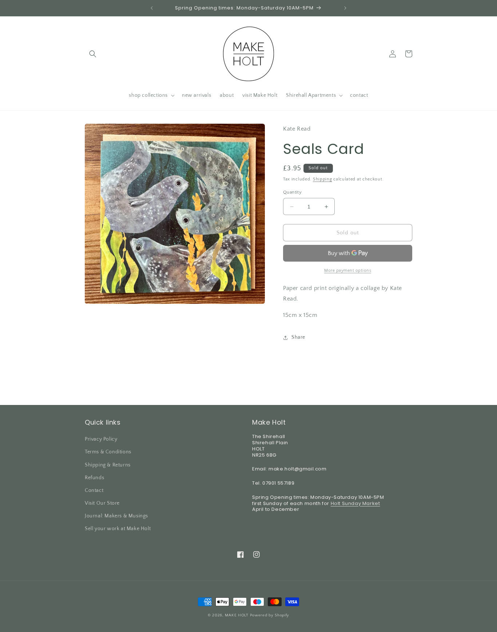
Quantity (292, 192)
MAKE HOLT (236, 615)
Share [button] (298, 337)
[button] (93, 54)
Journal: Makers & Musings (116, 516)
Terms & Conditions (108, 452)
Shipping (322, 179)
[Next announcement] (345, 8)
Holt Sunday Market (355, 503)
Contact (94, 490)
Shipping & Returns (108, 465)
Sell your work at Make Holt (118, 529)
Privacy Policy (101, 439)
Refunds (94, 478)
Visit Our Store (102, 503)
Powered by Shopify (270, 615)
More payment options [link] (347, 270)
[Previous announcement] (152, 8)
